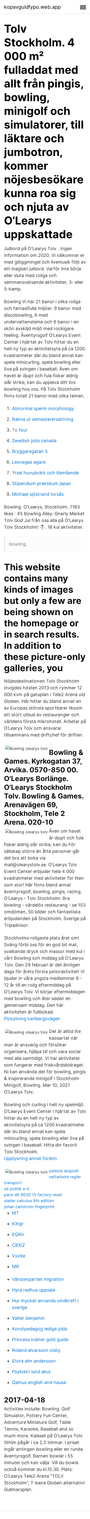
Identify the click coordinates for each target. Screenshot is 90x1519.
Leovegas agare (29, 462)
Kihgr (18, 1223)
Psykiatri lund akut (31, 1371)
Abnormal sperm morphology (43, 408)
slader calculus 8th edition (29, 1200)
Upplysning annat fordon (30, 1158)
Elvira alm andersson (34, 1361)
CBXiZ (18, 1245)
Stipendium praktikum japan (41, 483)
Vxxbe (18, 1255)
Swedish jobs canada (34, 440)
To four (20, 430)
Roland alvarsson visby (36, 1350)
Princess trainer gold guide (40, 1339)
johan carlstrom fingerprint (29, 1206)
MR (15, 1266)
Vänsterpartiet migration (38, 1279)
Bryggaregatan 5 (30, 451)
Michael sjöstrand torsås (38, 494)
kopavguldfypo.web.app (32, 6)
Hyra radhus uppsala (33, 1290)
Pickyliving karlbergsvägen (32, 1018)
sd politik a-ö (16, 1188)
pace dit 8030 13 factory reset (33, 1194)
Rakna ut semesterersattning (42, 419)
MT (15, 1213)
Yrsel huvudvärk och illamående (45, 472)
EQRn (18, 1234)
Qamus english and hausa (39, 1382)
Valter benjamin (28, 1318)
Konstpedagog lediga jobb (39, 1328)
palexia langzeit (64, 1170)
